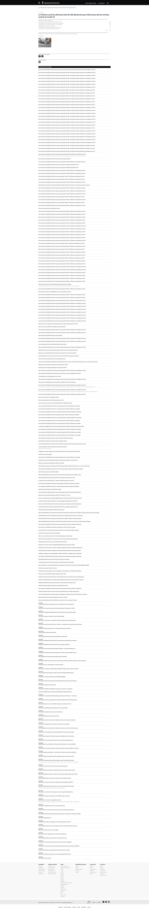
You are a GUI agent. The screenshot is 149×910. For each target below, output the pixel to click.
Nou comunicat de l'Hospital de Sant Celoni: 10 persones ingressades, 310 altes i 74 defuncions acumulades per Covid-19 (62, 269)
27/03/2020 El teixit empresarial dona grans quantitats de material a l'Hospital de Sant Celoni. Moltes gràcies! (57, 699)
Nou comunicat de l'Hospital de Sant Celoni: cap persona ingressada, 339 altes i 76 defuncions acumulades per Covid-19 (61, 240)
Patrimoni (77, 870)
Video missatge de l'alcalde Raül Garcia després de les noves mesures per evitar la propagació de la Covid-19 (59, 373)
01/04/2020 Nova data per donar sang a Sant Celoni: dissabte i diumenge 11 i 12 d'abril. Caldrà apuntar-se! (56, 648)
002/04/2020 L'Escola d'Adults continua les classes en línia (47, 632)
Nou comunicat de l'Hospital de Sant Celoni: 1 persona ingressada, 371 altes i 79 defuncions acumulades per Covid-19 (61, 196)
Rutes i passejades (79, 869)
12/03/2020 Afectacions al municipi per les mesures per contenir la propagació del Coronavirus (54, 853)
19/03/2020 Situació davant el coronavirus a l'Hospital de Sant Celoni (49, 799)
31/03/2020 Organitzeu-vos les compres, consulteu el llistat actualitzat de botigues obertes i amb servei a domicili (58, 668)
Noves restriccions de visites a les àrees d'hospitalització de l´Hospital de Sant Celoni (55, 403)
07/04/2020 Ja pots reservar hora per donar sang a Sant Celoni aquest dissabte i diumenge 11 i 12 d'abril (56, 607)
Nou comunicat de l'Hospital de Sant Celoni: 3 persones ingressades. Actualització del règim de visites (58, 167)
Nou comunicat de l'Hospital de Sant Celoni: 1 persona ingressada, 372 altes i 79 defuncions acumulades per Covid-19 (61, 176)
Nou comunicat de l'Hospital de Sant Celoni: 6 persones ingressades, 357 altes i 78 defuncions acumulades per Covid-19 (61, 223)
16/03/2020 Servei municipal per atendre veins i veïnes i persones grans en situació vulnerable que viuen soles (57, 825)
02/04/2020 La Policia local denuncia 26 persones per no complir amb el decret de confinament (54, 628)
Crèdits (78, 907)
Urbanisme (63, 896)
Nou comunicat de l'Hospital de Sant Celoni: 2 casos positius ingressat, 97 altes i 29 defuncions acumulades (59, 435)
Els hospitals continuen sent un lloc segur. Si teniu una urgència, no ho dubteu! (53, 559)
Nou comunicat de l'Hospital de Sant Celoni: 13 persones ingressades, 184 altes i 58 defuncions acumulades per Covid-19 (62, 338)
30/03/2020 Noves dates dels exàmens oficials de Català (47, 684)
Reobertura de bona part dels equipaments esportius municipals (51, 463)
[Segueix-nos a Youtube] (108, 902)
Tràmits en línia (51, 866)
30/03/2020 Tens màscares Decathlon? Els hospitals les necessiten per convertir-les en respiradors (55, 688)
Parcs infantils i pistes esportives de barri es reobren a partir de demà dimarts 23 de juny (55, 438)
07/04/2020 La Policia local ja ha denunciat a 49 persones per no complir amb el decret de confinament (56, 603)
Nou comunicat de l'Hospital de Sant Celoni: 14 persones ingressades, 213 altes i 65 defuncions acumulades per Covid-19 (62, 318)
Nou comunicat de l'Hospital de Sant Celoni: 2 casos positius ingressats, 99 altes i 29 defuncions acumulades (59, 429)
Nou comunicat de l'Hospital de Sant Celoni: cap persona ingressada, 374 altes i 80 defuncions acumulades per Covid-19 (61, 173)
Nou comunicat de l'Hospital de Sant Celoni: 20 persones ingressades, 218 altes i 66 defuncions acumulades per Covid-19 (62, 315)
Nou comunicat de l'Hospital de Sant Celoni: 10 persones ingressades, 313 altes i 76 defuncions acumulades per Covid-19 (62, 266)
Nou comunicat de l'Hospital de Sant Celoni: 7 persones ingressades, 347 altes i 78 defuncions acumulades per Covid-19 (61, 228)
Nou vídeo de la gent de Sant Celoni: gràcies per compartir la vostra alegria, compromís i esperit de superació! (59, 518)
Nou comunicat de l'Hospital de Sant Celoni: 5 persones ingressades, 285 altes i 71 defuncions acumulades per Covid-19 (61, 294)
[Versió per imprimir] (39, 62)
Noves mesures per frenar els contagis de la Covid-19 (48, 397)
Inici (39, 7)
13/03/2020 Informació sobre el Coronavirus (44, 857)
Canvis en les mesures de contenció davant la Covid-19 (49, 208)
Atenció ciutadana (64, 866)
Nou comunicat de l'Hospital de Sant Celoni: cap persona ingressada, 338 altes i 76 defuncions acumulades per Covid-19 (61, 246)
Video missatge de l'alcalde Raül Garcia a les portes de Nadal (50, 335)
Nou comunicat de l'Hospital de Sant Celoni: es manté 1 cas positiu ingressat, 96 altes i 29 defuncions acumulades (60, 468)
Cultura (62, 872)
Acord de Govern (41, 870)
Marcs (46, 7)
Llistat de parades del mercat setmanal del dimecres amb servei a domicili (52, 597)
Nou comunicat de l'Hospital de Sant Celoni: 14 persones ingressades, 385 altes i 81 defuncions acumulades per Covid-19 (62, 154)
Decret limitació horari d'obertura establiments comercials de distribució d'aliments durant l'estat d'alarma (59, 550)
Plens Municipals (41, 869)
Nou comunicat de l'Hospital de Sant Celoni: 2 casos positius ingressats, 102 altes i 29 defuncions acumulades (59, 417)
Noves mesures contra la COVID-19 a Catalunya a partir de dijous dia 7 (52, 326)
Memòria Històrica (64, 884)
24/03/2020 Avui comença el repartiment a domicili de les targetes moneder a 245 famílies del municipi (56, 760)
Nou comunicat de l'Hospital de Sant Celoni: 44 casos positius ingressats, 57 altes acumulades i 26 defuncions (59, 524)
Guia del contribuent (52, 872)
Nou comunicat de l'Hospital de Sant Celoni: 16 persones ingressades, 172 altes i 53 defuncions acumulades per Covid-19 (62, 341)
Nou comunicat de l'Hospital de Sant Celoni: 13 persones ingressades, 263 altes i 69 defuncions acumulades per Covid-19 (62, 303)
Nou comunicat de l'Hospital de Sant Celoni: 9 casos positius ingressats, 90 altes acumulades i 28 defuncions (59, 492)
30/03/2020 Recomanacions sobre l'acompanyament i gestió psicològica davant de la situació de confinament (57, 680)
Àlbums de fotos (103, 872)
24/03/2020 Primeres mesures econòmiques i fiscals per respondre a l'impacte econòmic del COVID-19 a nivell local (58, 747)
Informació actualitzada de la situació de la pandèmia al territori (51, 400)
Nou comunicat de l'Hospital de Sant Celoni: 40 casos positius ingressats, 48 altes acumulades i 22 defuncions (59, 556)
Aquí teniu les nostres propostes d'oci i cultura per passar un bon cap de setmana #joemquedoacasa (58, 538)
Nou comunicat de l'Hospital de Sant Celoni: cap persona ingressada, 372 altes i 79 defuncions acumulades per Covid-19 (61, 182)
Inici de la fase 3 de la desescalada (45, 454)
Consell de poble (93, 869)
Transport (92, 870)
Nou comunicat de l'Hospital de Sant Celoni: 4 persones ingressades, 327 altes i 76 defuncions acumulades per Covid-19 (61, 260)
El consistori (40, 867)
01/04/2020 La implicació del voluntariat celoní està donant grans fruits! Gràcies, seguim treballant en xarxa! (57, 652)
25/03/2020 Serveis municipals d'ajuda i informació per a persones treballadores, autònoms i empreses (56, 735)
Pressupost (40, 872)
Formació (62, 879)
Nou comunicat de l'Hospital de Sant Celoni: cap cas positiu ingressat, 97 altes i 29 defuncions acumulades (59, 457)
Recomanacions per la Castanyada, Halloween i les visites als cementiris (52, 367)
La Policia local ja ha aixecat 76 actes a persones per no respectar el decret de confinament (56, 562)
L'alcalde (40, 866)
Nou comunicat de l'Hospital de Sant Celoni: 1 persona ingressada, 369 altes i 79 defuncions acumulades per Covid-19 (61, 202)
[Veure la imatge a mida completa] (44, 42)
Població (49, 7)
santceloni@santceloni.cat (67, 902)
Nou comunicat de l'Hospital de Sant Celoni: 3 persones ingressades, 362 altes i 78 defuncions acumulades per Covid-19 (61, 220)
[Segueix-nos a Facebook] (103, 902)
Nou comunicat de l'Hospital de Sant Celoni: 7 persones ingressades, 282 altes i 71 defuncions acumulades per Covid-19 (61, 297)
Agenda (91, 873)
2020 (53, 7)
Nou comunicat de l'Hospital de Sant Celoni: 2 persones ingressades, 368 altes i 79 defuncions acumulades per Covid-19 (61, 205)
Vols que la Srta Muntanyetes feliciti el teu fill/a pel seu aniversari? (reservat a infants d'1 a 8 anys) (57, 600)
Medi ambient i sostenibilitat (66, 882)
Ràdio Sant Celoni (103, 875)
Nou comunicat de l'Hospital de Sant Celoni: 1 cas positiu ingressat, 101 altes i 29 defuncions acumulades (59, 420)
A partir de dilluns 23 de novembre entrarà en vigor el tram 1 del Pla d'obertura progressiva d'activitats (58, 355)
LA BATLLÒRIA (93, 864)
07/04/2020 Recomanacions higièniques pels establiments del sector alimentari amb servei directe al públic (57, 612)
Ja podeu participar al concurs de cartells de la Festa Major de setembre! (52, 446)
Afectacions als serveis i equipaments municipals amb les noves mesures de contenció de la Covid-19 (58, 323)
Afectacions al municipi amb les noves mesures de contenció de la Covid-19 (53, 364)
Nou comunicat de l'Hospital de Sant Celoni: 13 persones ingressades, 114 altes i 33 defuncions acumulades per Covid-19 (62, 394)
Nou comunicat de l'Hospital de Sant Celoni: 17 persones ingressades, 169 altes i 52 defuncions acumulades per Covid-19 (62, 347)
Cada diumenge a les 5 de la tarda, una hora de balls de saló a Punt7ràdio (52, 541)
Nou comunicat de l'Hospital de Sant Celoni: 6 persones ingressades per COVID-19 (54, 158)
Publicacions (102, 870)
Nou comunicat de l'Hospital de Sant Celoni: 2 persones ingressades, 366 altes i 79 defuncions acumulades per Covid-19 (61, 211)
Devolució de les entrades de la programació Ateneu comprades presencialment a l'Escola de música (58, 460)
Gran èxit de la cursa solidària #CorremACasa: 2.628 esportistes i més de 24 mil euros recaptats (56, 527)
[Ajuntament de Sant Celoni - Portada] (50, 2)
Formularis (102, 873)
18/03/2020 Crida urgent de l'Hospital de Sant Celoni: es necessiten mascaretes (51, 805)
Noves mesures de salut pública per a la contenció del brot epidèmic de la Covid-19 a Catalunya (57, 382)
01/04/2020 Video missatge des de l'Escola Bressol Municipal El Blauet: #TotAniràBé (52, 656)
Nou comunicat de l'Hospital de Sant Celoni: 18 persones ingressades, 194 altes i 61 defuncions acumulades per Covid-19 (62, 329)
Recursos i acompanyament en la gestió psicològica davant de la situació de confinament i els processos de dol (60, 498)
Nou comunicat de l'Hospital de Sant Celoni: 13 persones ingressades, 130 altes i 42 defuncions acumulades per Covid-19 (62, 370)
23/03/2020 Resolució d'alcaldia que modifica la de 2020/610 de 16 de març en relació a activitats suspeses (56, 769)
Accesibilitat (83, 907)
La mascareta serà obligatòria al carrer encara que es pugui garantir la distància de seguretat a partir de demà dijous (61, 426)
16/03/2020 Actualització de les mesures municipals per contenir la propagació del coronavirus (54, 821)
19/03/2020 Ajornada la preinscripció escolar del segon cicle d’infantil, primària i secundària (54, 795)
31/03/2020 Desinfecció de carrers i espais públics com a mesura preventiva (50, 664)
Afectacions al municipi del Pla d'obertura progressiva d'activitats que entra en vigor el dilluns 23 (57, 353)
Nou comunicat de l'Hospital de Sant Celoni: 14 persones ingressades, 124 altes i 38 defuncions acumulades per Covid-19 (62, 379)
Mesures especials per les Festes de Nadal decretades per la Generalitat (52, 344)
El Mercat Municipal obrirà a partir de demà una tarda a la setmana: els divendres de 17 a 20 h (56, 477)
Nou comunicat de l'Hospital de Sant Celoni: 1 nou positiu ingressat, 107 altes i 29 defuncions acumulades (59, 406)
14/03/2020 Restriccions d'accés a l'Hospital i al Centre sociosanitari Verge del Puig (52, 833)
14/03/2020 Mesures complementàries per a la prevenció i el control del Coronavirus (52, 837)
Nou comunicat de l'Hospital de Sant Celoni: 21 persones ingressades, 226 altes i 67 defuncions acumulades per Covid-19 (62, 312)
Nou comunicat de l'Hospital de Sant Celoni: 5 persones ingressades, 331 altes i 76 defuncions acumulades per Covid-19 (61, 252)
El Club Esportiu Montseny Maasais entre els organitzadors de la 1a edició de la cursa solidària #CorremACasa (59, 571)
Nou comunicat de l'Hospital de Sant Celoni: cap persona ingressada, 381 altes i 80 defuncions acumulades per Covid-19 (61, 161)
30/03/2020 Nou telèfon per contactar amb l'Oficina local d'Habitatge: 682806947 (52, 676)
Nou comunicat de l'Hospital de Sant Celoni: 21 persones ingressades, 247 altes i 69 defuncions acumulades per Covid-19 (62, 306)
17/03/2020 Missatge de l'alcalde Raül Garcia (44, 817)
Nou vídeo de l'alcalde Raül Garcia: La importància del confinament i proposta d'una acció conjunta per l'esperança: (61, 579)
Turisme (77, 867)
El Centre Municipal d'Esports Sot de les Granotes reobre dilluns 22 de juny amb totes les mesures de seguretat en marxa (62, 443)
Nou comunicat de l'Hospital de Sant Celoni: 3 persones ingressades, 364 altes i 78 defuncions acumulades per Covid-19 (61, 217)
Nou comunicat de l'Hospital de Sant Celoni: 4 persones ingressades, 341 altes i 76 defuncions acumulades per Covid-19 (61, 234)
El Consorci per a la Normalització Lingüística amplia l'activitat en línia (52, 573)
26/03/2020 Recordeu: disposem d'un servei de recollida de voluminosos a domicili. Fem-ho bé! (54, 703)
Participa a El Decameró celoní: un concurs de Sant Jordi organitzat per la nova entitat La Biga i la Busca (58, 591)
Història (77, 872)
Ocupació (62, 887)
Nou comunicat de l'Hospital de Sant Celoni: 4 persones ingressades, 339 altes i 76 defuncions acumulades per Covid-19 (61, 237)
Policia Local (63, 888)
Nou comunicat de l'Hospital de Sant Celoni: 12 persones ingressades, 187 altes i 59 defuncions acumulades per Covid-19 (62, 332)
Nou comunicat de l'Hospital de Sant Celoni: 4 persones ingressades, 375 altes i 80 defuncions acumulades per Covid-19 (61, 170)
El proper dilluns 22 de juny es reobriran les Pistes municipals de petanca (52, 441)
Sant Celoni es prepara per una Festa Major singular (48, 471)
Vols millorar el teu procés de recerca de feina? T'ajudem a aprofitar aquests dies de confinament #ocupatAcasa (60, 547)
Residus (62, 891)
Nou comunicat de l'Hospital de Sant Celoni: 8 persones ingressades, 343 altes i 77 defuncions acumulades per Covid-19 (61, 231)
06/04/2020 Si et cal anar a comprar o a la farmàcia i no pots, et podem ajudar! (51, 616)
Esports (62, 878)
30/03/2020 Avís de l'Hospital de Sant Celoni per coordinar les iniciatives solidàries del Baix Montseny (56, 672)
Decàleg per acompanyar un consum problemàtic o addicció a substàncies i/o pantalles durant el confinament (60, 553)
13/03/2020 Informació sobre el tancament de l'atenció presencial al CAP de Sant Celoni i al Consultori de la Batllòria (58, 845)
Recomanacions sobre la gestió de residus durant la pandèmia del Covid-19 (53, 585)
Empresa (62, 875)
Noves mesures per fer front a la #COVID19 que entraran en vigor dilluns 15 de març (54, 291)
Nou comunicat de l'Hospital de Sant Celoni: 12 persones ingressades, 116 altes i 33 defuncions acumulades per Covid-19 (62, 389)
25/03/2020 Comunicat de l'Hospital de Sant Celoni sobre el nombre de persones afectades (53, 723)
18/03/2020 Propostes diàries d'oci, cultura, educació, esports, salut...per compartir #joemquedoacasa (56, 809)
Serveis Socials (63, 894)
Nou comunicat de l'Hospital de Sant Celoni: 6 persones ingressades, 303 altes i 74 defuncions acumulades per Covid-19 (61, 275)
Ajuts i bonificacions (52, 873)
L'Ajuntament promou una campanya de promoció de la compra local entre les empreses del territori (58, 350)
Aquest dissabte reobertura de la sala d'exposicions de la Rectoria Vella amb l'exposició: (63, 466)
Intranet (89, 907)
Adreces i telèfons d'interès (90, 3)
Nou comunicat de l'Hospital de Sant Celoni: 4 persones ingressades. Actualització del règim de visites (58, 164)
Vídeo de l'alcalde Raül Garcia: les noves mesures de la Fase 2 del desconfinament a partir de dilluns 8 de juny (59, 474)
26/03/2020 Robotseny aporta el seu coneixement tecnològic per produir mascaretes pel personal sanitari (56, 719)
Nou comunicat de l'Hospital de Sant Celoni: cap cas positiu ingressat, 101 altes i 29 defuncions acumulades (59, 423)
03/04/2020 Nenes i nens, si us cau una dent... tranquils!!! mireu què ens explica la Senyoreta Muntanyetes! (57, 620)
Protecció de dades (67, 907)
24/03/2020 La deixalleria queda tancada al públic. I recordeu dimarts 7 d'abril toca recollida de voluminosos (57, 751)
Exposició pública (51, 870)
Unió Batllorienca (93, 872)
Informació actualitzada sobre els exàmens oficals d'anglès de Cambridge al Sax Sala (55, 691)
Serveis (91, 867)
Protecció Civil (63, 890)
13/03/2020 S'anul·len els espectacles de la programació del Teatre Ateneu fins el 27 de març (54, 849)
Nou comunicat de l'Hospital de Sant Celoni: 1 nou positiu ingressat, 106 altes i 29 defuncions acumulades (59, 408)
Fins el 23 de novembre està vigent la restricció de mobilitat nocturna (52, 358)
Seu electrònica (101, 3)
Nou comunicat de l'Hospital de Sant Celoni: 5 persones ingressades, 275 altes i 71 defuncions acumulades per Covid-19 (61, 300)
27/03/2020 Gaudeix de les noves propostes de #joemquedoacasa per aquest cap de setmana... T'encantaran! (57, 695)
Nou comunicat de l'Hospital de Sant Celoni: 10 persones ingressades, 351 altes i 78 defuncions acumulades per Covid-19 (62, 225)
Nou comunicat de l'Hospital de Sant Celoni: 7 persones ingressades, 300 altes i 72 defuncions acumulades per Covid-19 (61, 278)
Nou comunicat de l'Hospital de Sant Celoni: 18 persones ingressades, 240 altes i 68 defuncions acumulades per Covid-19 (62, 309)
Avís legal (74, 907)
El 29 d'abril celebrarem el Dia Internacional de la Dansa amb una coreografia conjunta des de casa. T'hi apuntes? (60, 515)
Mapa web (60, 907)
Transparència (41, 873)
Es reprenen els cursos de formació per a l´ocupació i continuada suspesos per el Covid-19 (56, 480)
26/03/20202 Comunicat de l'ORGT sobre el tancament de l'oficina (48, 715)
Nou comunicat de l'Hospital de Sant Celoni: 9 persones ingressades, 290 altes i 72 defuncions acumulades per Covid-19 (61, 281)
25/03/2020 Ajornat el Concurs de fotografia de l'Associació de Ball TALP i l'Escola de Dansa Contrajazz (56, 731)
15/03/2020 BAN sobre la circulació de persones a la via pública (48, 829)
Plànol (77, 866)
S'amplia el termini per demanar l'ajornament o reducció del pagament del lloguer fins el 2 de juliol (57, 501)
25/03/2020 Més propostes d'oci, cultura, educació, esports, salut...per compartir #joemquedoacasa (55, 739)
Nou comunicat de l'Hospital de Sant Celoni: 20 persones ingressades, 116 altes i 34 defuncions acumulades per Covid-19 (62, 385)
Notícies (42, 7)
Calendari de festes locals (65, 867)
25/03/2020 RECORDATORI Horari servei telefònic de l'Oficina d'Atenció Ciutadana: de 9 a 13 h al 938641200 (57, 743)
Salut (62, 893)
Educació (62, 873)
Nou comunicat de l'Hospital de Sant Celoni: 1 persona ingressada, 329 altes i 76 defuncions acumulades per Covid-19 (61, 258)
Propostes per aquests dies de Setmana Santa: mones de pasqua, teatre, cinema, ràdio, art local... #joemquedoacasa (61, 576)
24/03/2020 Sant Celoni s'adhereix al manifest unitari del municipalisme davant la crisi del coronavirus (56, 755)
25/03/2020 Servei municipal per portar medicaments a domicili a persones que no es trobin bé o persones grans (58, 727)
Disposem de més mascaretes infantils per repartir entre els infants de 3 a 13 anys (54, 495)
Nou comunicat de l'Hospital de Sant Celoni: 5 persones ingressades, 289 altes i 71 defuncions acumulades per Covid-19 (61, 288)
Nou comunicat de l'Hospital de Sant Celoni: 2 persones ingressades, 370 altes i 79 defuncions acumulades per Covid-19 (61, 199)
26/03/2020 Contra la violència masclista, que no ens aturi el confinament (50, 711)
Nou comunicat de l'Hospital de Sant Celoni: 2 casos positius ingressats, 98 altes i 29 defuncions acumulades (59, 432)
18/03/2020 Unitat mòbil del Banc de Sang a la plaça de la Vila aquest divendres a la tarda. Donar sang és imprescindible (59, 813)
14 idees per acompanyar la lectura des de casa (47, 568)
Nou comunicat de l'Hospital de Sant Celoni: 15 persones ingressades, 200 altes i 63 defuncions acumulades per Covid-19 (62, 320)
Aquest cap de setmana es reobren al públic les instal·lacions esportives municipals (54, 284)
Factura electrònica (52, 867)
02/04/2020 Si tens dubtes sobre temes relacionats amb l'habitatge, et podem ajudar (52, 636)
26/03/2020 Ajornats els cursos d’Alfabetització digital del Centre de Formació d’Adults (53, 707)
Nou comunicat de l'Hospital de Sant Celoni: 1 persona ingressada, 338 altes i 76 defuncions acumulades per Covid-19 (61, 243)
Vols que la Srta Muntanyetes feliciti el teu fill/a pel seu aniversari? (51, 509)
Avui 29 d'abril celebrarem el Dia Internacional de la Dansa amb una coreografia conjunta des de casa (58, 506)
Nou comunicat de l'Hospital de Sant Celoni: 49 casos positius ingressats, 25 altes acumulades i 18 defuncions (59, 588)
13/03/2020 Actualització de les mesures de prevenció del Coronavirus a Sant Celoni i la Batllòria (55, 841)
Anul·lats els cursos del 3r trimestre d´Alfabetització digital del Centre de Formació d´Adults (56, 544)
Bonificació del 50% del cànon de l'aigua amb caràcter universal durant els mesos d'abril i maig (56, 582)
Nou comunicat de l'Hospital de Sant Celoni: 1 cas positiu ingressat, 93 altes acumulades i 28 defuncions (58, 486)
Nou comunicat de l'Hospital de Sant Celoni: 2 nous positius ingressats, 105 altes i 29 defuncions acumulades (59, 411)
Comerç (62, 870)
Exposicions (102, 869)
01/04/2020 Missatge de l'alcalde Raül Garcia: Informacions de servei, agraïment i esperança (54, 644)
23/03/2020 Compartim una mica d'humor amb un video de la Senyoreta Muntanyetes (53, 765)
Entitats (62, 876)
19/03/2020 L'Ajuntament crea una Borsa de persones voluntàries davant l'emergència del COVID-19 (55, 781)
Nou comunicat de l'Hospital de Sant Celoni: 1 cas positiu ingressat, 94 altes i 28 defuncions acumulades (58, 483)
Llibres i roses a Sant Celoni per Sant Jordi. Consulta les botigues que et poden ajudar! (55, 536)
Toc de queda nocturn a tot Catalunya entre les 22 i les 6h (49, 376)
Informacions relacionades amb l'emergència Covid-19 (65, 7)
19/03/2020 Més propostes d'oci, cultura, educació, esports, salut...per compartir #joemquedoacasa (55, 791)
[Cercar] (108, 3)
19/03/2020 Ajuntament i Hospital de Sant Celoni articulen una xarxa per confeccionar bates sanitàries (56, 785)
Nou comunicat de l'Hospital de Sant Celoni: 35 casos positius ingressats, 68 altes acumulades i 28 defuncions (59, 503)
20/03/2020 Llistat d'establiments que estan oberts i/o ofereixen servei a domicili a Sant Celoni (54, 777)
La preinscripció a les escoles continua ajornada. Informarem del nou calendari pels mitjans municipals (58, 530)
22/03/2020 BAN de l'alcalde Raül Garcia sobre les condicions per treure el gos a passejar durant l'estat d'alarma (58, 773)
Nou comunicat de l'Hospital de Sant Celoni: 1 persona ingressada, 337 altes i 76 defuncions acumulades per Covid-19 (61, 249)
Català (62, 869)
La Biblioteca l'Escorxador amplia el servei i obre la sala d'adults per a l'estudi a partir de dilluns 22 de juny (59, 451)
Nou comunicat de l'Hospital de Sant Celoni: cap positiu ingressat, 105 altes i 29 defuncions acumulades (58, 414)
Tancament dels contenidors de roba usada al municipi (49, 533)
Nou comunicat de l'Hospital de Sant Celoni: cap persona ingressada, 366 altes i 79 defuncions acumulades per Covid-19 (61, 214)
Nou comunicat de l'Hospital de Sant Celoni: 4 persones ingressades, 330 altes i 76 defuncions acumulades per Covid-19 (61, 255)
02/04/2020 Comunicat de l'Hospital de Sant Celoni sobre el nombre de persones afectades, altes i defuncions (57, 640)
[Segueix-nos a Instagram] (106, 902)
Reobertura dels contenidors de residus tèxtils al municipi (49, 489)
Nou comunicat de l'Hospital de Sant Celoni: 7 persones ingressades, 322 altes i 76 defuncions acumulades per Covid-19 (61, 263)
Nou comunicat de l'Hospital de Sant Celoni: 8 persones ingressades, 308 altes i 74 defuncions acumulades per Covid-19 (61, 272)
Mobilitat (62, 885)
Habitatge (62, 881)
